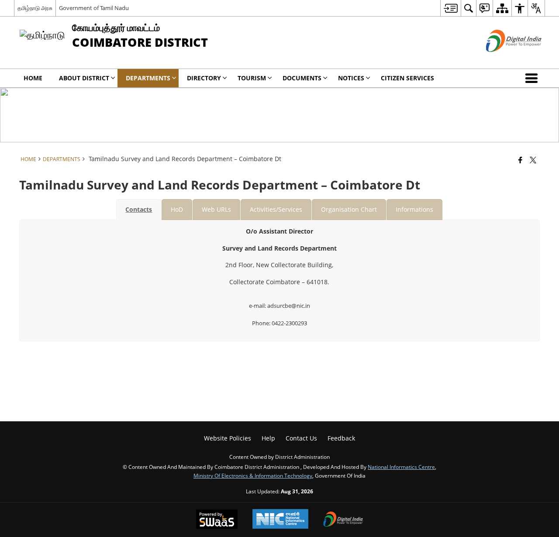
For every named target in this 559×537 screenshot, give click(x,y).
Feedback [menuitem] (341, 438)
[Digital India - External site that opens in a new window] (503, 59)
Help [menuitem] (268, 438)
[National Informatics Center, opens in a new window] (280, 520)
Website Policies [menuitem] (227, 438)
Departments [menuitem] (148, 78)
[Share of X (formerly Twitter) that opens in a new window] (533, 159)
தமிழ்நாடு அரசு (34, 8)
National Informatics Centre (401, 466)
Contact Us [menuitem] (301, 438)
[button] (533, 78)
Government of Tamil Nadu (94, 8)
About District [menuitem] (84, 78)
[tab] (138, 209)
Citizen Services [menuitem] (407, 78)
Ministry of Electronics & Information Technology (252, 475)
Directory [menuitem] (204, 78)
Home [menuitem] (33, 78)
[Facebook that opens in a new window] (520, 159)
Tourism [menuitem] (252, 78)
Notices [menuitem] (351, 78)
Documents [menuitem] (302, 78)
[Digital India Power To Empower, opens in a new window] (343, 520)
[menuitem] (450, 8)
